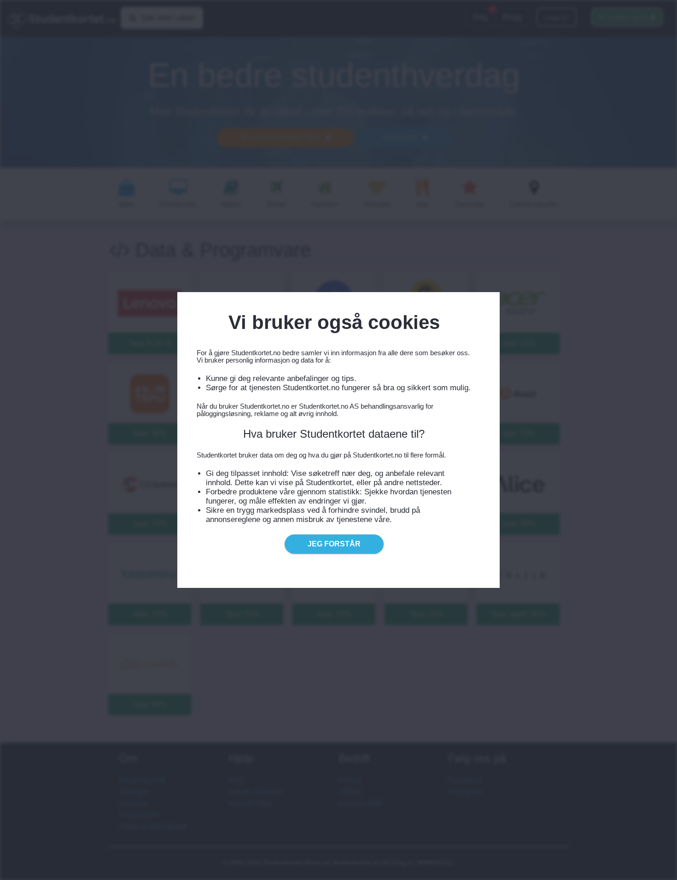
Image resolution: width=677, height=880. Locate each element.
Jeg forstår (334, 544)
